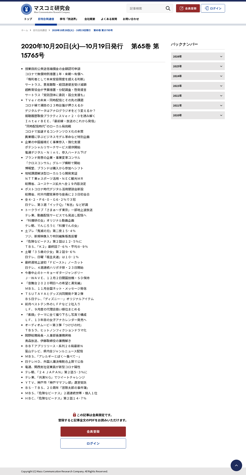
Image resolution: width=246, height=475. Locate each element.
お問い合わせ (131, 19)
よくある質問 (109, 19)
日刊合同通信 (46, 19)
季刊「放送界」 (69, 19)
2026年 (177, 56)
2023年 (177, 86)
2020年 (177, 115)
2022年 (177, 95)
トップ (28, 19)
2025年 (177, 66)
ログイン (216, 8)
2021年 (177, 105)
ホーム (24, 30)
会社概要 (89, 19)
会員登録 (191, 8)
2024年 (177, 76)
